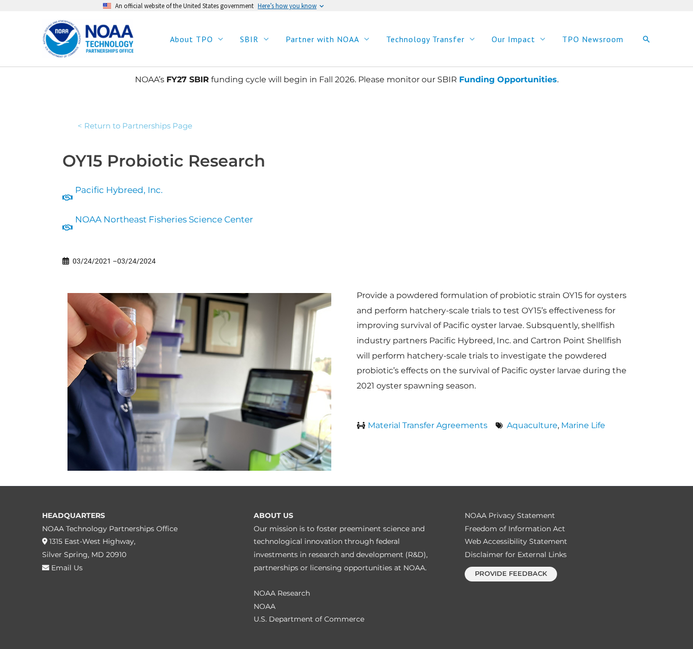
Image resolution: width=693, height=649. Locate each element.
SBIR (249, 39)
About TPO (191, 39)
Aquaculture (532, 425)
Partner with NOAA (322, 39)
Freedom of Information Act (515, 529)
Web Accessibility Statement (516, 541)
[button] (646, 39)
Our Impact (513, 39)
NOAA (264, 606)
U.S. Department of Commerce (309, 619)
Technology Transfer (425, 39)
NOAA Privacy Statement (510, 515)
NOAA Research (282, 593)
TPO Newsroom (592, 39)
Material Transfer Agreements (428, 425)
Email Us (66, 568)
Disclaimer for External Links (516, 554)
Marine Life (583, 425)
